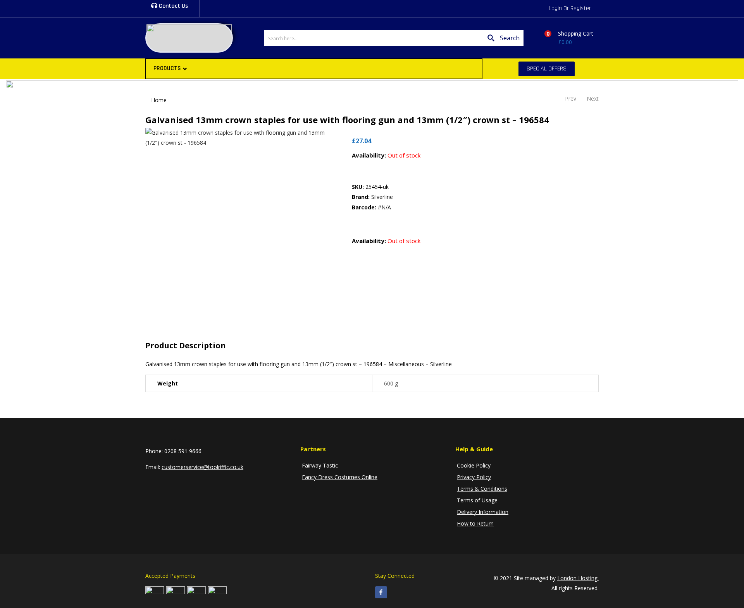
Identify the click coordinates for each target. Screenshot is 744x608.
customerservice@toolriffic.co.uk (202, 467)
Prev (570, 98)
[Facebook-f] (381, 592)
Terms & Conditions (482, 488)
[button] (566, 38)
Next (593, 98)
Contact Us (172, 6)
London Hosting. (578, 578)
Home (159, 100)
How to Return (475, 523)
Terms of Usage (477, 500)
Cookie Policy (474, 465)
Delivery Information (482, 512)
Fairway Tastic (320, 465)
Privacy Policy (474, 477)
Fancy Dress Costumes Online (339, 477)
